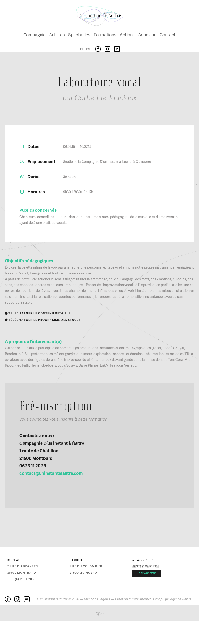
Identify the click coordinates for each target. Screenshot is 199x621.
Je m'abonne (146, 573)
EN (88, 49)
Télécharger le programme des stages (43, 320)
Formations (105, 35)
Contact (168, 35)
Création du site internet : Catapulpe (142, 599)
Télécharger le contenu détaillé (38, 313)
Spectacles (79, 35)
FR (81, 49)
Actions (127, 35)
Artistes (57, 35)
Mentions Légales (97, 599)
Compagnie (34, 35)
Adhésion (147, 35)
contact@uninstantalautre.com (51, 473)
